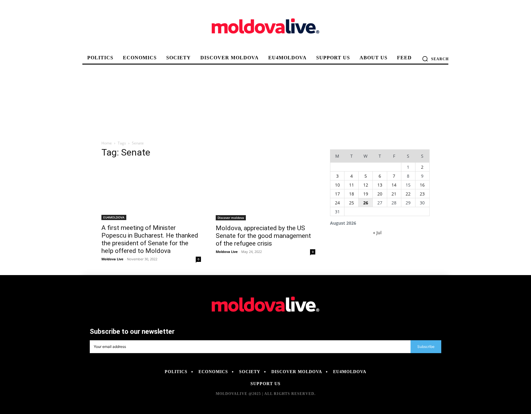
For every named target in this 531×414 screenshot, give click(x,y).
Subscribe (426, 346)
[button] (435, 59)
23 (422, 194)
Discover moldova (231, 217)
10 (337, 185)
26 (365, 203)
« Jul (377, 232)
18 (351, 194)
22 (408, 194)
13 (379, 185)
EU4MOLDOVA (113, 217)
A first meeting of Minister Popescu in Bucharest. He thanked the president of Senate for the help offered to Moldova (149, 239)
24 (337, 203)
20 (379, 194)
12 (365, 185)
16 (422, 185)
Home (106, 143)
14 (393, 185)
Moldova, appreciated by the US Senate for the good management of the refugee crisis (263, 235)
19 (365, 194)
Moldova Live (112, 259)
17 (337, 194)
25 (351, 203)
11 (351, 185)
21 (393, 194)
